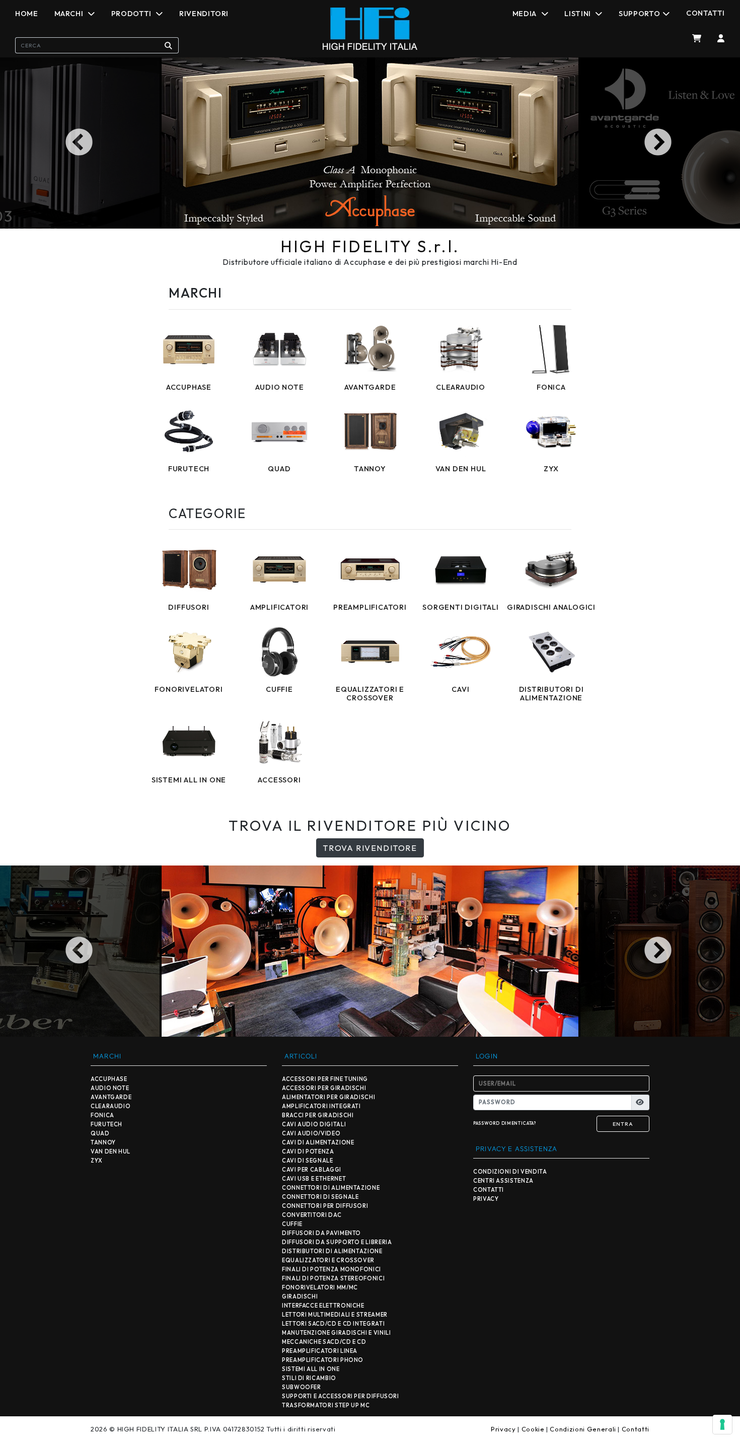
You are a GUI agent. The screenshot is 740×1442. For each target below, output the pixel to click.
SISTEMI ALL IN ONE (311, 1369)
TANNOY (103, 1142)
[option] (370, 143)
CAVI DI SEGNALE (307, 1160)
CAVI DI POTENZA (308, 1151)
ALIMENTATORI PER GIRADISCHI (328, 1097)
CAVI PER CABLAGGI (311, 1169)
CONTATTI (488, 1189)
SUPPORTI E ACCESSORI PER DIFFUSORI (340, 1396)
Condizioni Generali (583, 1429)
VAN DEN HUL (110, 1151)
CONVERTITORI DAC (311, 1214)
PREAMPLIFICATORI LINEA (319, 1350)
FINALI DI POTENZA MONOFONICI (331, 1269)
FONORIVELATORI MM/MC (320, 1287)
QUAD (100, 1133)
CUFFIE (292, 1224)
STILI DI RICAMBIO (309, 1378)
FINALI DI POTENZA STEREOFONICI (333, 1278)
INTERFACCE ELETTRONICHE (323, 1305)
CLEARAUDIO (110, 1106)
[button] (717, 38)
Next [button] (659, 143)
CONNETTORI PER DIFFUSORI (325, 1205)
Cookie (533, 1429)
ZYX (97, 1160)
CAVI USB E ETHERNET (314, 1178)
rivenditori (204, 13)
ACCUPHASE (109, 1079)
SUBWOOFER (301, 1387)
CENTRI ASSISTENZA (503, 1180)
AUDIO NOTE (110, 1088)
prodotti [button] (132, 13)
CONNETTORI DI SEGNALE (320, 1196)
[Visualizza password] (640, 1103)
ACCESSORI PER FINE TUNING (325, 1079)
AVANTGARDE (111, 1097)
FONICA (102, 1115)
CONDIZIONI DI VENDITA (510, 1171)
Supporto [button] (639, 13)
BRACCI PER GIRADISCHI (317, 1115)
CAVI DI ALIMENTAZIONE (318, 1142)
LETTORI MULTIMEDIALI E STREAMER (335, 1314)
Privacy (503, 1429)
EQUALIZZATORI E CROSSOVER (328, 1260)
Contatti (705, 13)
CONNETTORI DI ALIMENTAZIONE (331, 1187)
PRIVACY (485, 1198)
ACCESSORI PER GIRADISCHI (324, 1088)
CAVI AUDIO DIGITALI (314, 1124)
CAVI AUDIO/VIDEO (311, 1133)
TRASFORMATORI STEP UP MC (325, 1405)
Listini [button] (578, 13)
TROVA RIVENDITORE (370, 848)
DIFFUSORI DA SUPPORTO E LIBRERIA (337, 1242)
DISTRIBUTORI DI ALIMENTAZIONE (332, 1251)
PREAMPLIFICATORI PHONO (322, 1359)
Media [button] (525, 13)
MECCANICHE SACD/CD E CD (324, 1341)
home (26, 13)
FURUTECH (106, 1124)
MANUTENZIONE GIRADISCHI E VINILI (336, 1332)
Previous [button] (81, 143)
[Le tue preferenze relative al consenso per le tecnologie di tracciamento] (722, 1424)
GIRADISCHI (300, 1296)
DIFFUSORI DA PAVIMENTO (321, 1233)
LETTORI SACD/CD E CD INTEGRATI (333, 1323)
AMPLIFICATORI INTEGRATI (321, 1106)
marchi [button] (69, 13)
